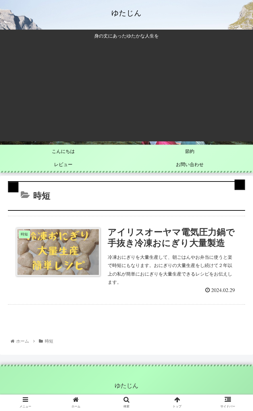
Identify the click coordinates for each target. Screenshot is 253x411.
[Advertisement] (126, 89)
